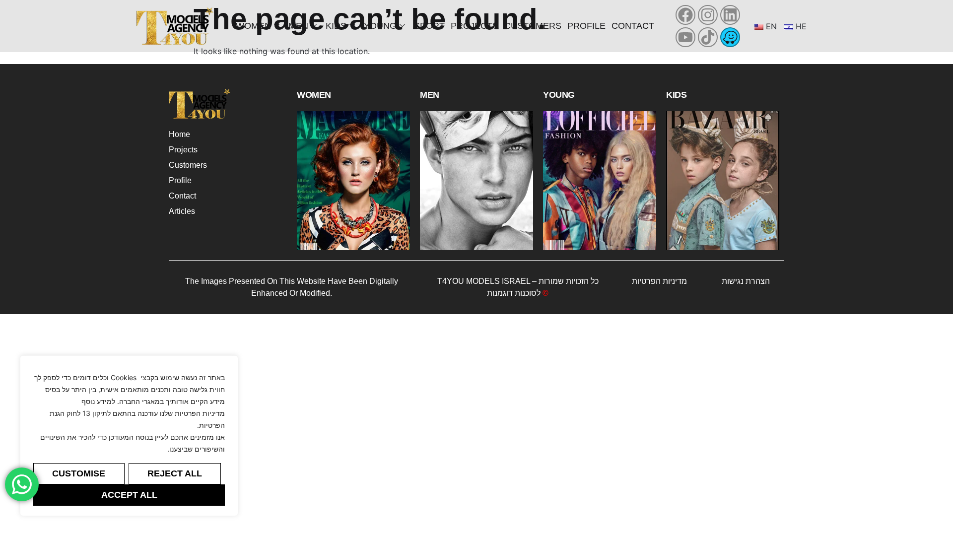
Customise (78, 473)
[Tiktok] (708, 37)
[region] (129, 435)
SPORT (429, 26)
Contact (633, 26)
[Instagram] (708, 15)
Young (380, 26)
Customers (532, 26)
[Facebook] (685, 15)
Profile (586, 26)
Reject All (174, 473)
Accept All (129, 495)
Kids (336, 26)
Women (253, 26)
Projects (474, 26)
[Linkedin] (730, 15)
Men (298, 26)
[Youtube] (685, 37)
